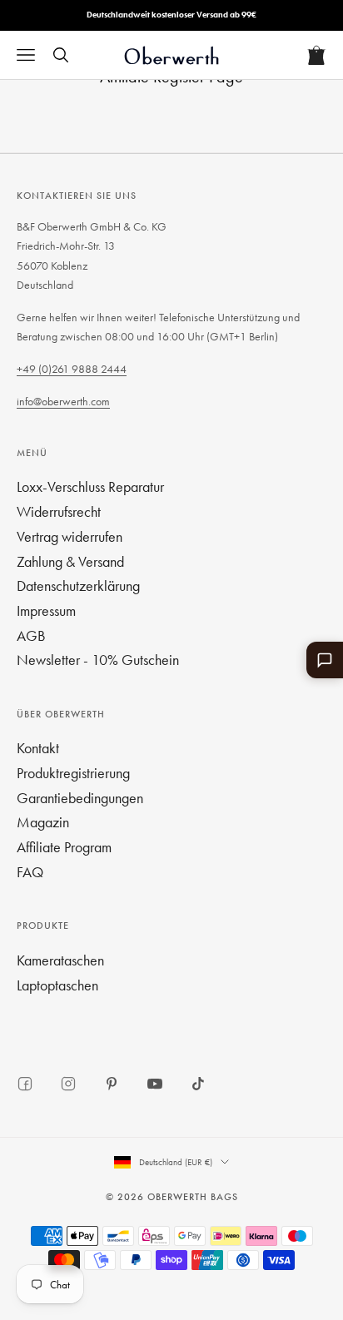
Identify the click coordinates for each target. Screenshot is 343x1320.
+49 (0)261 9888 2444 (72, 368)
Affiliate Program (64, 846)
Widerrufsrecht (59, 511)
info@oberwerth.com (63, 401)
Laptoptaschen (57, 985)
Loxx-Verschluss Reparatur (90, 486)
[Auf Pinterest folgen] (111, 1083)
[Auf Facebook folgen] (25, 1083)
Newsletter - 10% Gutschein (98, 659)
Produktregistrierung (73, 772)
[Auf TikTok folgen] (198, 1083)
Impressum (46, 610)
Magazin (43, 821)
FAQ (30, 871)
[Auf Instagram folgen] (68, 1083)
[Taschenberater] (324, 660)
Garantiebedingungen (80, 797)
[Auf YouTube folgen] (155, 1083)
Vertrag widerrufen (69, 536)
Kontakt (38, 747)
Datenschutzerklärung (78, 585)
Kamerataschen (60, 960)
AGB (31, 635)
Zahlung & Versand (70, 561)
